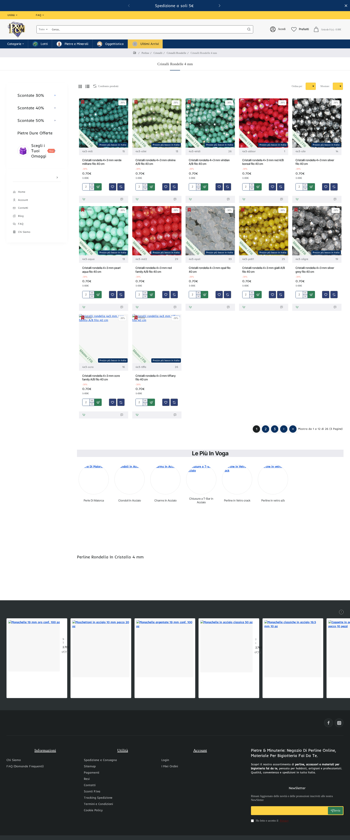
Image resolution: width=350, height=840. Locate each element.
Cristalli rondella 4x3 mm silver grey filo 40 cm (315, 269)
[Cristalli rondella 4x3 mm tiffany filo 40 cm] (156, 338)
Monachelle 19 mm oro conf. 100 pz (63, 641)
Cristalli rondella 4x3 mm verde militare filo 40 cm (102, 161)
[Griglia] (80, 86)
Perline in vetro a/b (273, 500)
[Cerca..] (249, 29)
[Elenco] (87, 86)
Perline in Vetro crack (237, 500)
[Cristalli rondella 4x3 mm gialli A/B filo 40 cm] (263, 230)
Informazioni (45, 750)
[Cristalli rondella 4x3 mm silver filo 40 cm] (316, 123)
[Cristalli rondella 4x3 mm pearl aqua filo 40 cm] (103, 230)
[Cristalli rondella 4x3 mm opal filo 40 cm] (210, 230)
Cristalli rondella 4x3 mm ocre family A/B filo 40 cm (101, 377)
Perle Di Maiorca (94, 500)
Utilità (122, 750)
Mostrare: (325, 86)
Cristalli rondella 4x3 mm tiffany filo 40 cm (156, 377)
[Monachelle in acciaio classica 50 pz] (226, 646)
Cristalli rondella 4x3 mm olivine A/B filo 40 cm (156, 161)
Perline (145, 52)
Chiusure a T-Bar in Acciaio (201, 500)
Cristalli (158, 52)
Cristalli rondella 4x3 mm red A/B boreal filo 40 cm (263, 161)
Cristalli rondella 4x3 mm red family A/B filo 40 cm (154, 269)
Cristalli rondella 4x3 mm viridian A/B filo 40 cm (209, 161)
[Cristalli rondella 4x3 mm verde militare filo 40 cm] (103, 123)
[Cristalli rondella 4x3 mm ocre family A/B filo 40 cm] (103, 338)
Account (200, 750)
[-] (92, 188)
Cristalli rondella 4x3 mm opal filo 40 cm (209, 269)
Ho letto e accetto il (272, 820)
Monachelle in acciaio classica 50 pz (255, 641)
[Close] (346, 5)
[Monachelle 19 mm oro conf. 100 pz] (34, 646)
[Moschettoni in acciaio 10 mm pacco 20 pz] (100, 648)
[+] (92, 185)
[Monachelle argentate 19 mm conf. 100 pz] (164, 648)
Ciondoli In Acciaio (129, 500)
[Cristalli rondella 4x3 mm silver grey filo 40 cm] (316, 230)
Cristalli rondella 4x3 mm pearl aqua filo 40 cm (101, 269)
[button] (98, 187)
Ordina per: (297, 86)
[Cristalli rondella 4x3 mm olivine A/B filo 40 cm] (156, 123)
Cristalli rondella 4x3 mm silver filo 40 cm (315, 161)
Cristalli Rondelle (176, 52)
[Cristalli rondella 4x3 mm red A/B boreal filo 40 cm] (263, 123)
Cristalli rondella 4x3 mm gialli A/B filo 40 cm (263, 269)
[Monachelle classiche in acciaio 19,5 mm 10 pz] (292, 648)
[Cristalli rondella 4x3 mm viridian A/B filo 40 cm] (210, 123)
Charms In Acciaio (165, 500)
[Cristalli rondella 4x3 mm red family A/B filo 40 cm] (156, 230)
